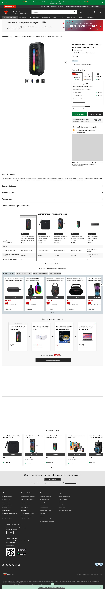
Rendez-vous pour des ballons (27, 513)
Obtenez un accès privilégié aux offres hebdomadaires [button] (52, 587)
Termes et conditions (63, 499)
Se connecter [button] (95, 6)
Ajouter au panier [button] (79, 114)
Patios (54, 17)
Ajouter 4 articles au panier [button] (53, 360)
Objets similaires (90, 52)
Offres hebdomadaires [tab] (8, 273)
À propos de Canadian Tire (45, 496)
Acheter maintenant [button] (95, 114)
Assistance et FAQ (6, 499)
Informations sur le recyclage (46, 518)
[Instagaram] (10, 565)
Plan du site (61, 502)
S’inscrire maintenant (70, 483)
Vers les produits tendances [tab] (40, 273)
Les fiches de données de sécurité (9, 513)
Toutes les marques (44, 507)
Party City (81, 17)
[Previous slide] (2, 2)
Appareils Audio (26, 36)
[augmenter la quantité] (73, 109)
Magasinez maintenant (55, 3)
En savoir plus (10, 545)
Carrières (42, 504)
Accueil (4, 36)
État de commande (6, 502)
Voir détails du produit (79, 52)
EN (100, 6)
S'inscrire (10, 532)
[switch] (5, 241)
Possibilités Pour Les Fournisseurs (47, 521)
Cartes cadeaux (24, 507)
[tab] (77, 77)
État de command (86, 12)
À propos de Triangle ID (44, 499)
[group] (13, 302)
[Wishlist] (94, 12)
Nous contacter (5, 516)
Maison (9, 36)
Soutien (61, 6)
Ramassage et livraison (7, 504)
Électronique (16, 36)
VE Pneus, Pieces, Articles (26, 502)
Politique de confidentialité (64, 496)
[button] (74, 12)
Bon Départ (42, 513)
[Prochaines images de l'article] (65, 62)
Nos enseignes (43, 502)
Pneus (61, 17)
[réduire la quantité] (83, 109)
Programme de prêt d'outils (27, 516)
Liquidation (47, 17)
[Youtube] (13, 565)
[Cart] (100, 12)
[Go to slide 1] (27, 81)
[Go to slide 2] (32, 81)
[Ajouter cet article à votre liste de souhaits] (87, 108)
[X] (7, 565)
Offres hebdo (35, 17)
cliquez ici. (80, 165)
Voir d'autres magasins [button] (79, 102)
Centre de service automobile (27, 499)
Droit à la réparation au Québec (65, 510)
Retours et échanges (6, 507)
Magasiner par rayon (11, 17)
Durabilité (42, 516)
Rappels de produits (6, 510)
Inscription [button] (54, 6)
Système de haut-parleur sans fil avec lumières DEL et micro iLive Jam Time (87, 47)
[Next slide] (102, 2)
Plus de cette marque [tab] (55, 273)
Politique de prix (62, 507)
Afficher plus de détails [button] (51, 263)
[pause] (7, 2)
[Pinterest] (16, 565)
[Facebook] (3, 565)
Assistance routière (25, 504)
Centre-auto (90, 17)
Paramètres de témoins (7, 518)
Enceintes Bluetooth (38, 36)
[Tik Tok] (19, 565)
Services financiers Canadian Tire (28, 496)
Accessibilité (61, 504)
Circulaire (24, 17)
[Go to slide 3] (37, 81)
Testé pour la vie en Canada (45, 510)
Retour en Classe (71, 17)
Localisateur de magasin (7, 496)
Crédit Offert (45, 6)
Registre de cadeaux (25, 510)
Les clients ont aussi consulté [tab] (23, 273)
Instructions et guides (25, 518)
